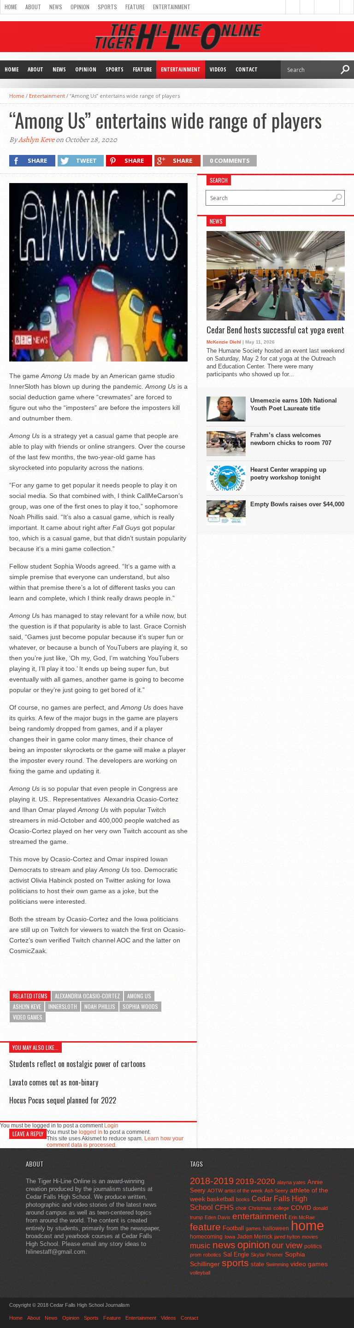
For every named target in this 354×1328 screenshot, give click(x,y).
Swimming (277, 1264)
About (33, 7)
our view (286, 1245)
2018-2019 (212, 1181)
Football (233, 1228)
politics (313, 1246)
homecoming (206, 1236)
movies (310, 1236)
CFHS (224, 1207)
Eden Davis (217, 1217)
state (257, 1264)
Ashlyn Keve (36, 140)
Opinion (80, 7)
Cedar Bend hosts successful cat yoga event (275, 330)
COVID (301, 1207)
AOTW (215, 1190)
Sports (107, 7)
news (224, 1245)
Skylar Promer (267, 1254)
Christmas (259, 1208)
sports (235, 1262)
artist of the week (243, 1190)
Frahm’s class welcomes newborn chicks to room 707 (290, 439)
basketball (220, 1199)
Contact (247, 69)
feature (205, 1226)
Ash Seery (276, 1190)
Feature (135, 7)
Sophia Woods (140, 1006)
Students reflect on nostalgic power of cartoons (77, 1063)
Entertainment (171, 7)
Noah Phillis (99, 1006)
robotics (212, 1254)
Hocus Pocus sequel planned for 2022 (62, 1100)
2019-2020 (255, 1181)
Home (11, 7)
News (55, 7)
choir (241, 1208)
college (281, 1208)
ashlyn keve (27, 1006)
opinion (253, 1245)
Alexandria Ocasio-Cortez (87, 996)
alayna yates (291, 1182)
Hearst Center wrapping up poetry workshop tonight (288, 473)
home (307, 1225)
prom (195, 1254)
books (243, 1199)
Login (111, 1125)
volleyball (200, 1272)
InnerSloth (62, 1006)
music (200, 1245)
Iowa (229, 1236)
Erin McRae (302, 1217)
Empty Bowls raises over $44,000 (297, 504)
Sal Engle (236, 1254)
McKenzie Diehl (223, 341)
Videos (218, 69)
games (253, 1228)
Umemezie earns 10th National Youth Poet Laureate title (293, 404)
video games (27, 1017)
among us (139, 996)
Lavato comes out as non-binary (53, 1082)
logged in (90, 1132)
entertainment (259, 1216)
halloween (276, 1228)
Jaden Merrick (254, 1236)
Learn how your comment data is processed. (115, 1141)
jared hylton (287, 1236)
